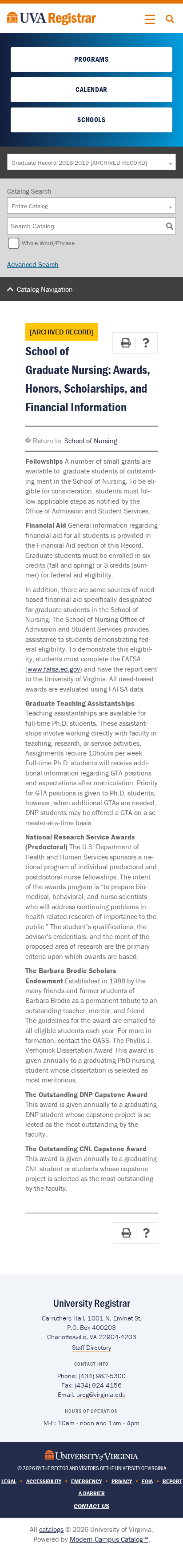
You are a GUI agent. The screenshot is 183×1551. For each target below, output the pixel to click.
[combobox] (91, 162)
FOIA (147, 1481)
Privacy (121, 1481)
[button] (150, 19)
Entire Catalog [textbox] (30, 206)
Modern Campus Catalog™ (109, 1539)
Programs (91, 59)
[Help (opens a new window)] (146, 343)
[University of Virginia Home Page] (91, 1455)
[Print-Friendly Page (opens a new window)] (126, 343)
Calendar (91, 89)
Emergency (86, 1481)
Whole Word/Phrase (48, 243)
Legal (8, 1481)
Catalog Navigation (45, 289)
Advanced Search (33, 264)
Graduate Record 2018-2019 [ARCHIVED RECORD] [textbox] (79, 163)
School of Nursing (90, 440)
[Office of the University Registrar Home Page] (51, 17)
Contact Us (91, 1506)
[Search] (169, 226)
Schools (91, 119)
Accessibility (43, 1481)
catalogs (51, 1529)
